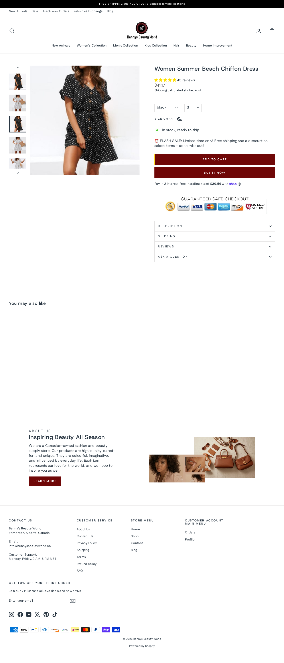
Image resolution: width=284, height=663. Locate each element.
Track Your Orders (56, 11)
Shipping (160, 90)
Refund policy (87, 564)
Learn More (45, 481)
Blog (110, 11)
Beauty (191, 45)
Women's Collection (91, 45)
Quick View (40, 375)
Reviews (166, 247)
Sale (35, 11)
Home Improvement (218, 45)
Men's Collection (125, 45)
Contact (137, 543)
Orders (190, 532)
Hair (176, 45)
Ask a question (173, 257)
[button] (165, 80)
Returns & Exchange (88, 11)
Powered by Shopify (142, 646)
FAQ (80, 571)
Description (170, 226)
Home (135, 529)
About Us (83, 529)
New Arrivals (18, 11)
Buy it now (215, 173)
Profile (190, 539)
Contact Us (85, 536)
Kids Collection (156, 45)
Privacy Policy (87, 543)
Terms (81, 557)
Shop (135, 536)
